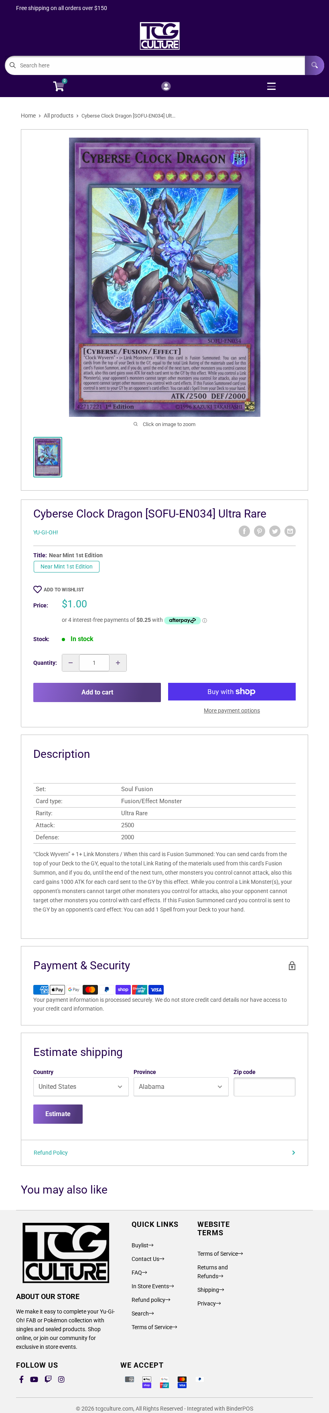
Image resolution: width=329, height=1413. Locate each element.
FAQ (137, 1272)
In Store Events (150, 1286)
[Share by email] (290, 531)
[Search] (314, 65)
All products (58, 115)
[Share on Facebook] (244, 531)
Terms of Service (152, 1327)
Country (43, 1072)
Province (145, 1072)
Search (140, 1313)
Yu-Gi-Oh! (45, 532)
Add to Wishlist (64, 590)
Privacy (206, 1303)
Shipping (208, 1290)
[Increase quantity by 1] (118, 662)
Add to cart (97, 692)
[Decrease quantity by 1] (70, 662)
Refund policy (148, 1300)
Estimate (58, 1114)
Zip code (245, 1072)
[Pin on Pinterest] (259, 531)
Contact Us (145, 1259)
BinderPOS (239, 1408)
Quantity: (45, 663)
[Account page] (166, 86)
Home (28, 115)
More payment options (232, 710)
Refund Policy (51, 1152)
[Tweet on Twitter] (274, 531)
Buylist (140, 1245)
